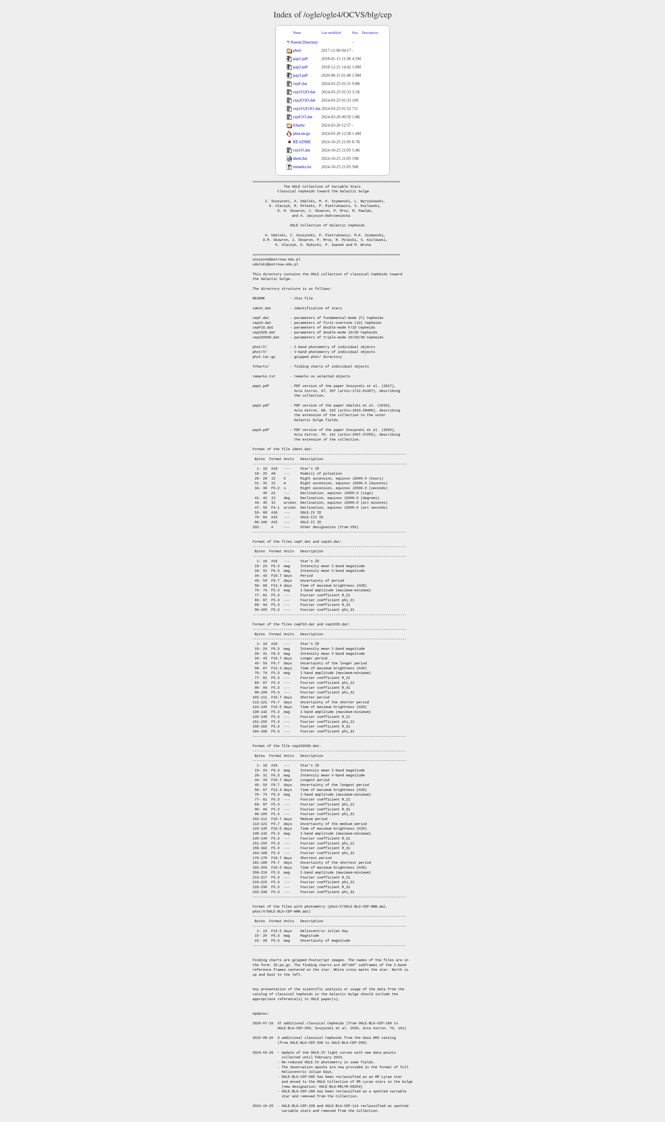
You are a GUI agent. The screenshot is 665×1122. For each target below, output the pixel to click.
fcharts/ (299, 125)
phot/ (297, 50)
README (302, 142)
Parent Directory (305, 42)
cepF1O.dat (302, 117)
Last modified (331, 33)
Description (370, 33)
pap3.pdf (300, 75)
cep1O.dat (301, 150)
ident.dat (300, 158)
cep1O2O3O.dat (306, 108)
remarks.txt (302, 167)
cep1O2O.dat (304, 92)
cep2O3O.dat (304, 100)
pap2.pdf (300, 67)
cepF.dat (300, 83)
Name (297, 33)
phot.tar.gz (301, 133)
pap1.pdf (300, 58)
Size (355, 33)
